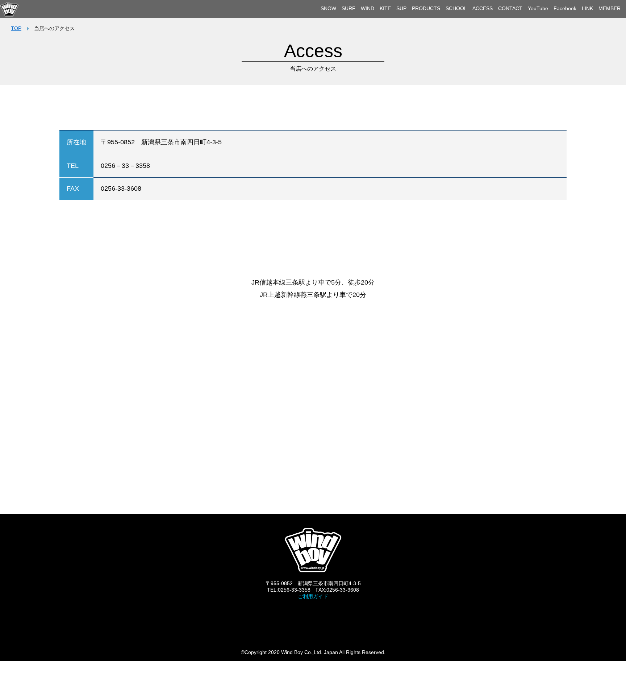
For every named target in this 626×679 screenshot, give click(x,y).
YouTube (538, 8)
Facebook (565, 8)
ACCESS (482, 8)
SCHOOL (456, 8)
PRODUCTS (426, 8)
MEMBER (609, 8)
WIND (367, 8)
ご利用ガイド (313, 596)
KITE (385, 8)
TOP (16, 28)
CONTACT (510, 8)
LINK (587, 8)
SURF (348, 8)
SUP (401, 8)
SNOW (328, 8)
